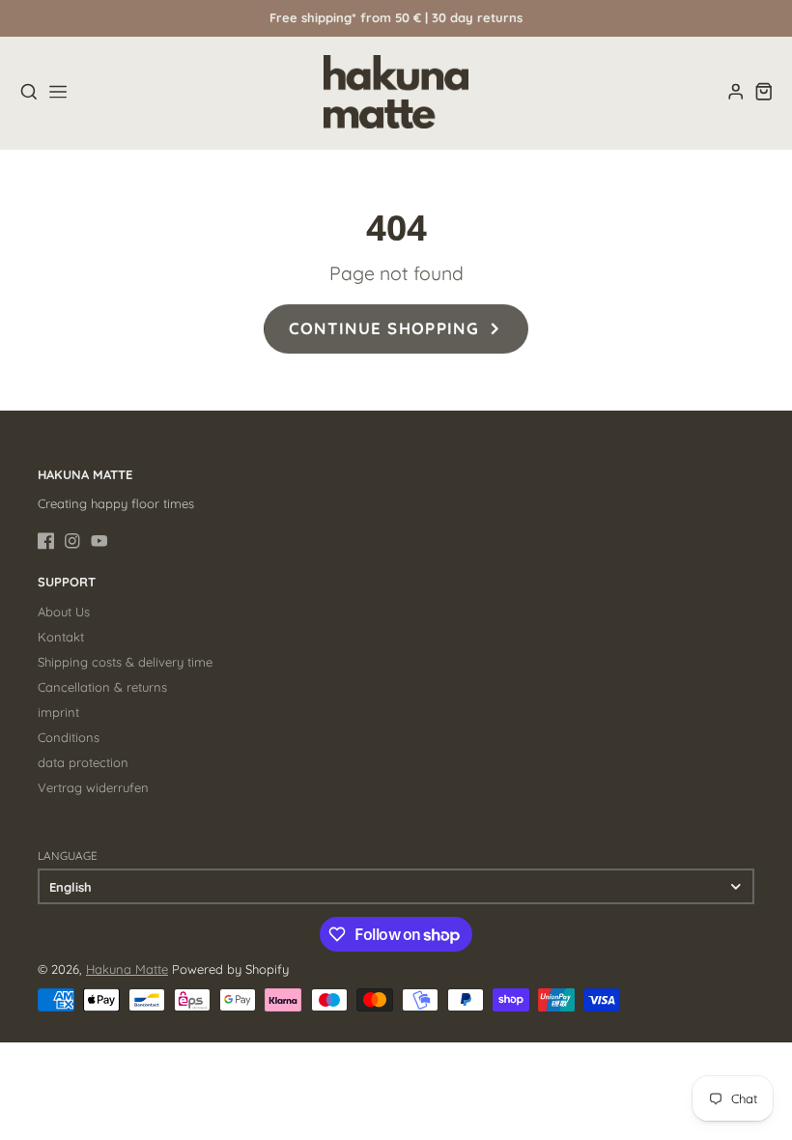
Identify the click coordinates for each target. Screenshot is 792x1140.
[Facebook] (46, 541)
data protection (83, 762)
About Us (64, 611)
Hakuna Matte (127, 969)
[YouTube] (99, 541)
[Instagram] (72, 541)
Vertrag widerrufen (93, 787)
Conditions (68, 737)
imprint (58, 712)
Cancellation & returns (102, 687)
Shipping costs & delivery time (125, 662)
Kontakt (61, 636)
